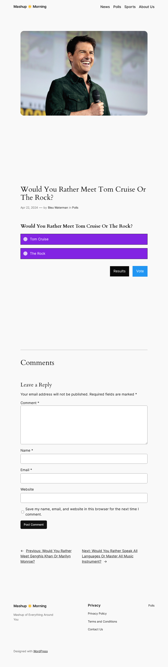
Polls (75, 207)
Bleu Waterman (58, 207)
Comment (29, 403)
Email (26, 470)
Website (27, 489)
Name (26, 450)
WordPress (40, 651)
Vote (140, 271)
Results (120, 271)
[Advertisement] (84, 152)
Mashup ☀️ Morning (30, 7)
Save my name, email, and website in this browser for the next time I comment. (82, 511)
